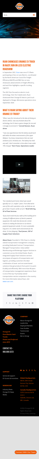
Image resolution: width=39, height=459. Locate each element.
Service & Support (9, 376)
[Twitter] (26, 370)
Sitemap (32, 413)
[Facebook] (29, 370)
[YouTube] (21, 370)
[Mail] (32, 370)
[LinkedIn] (23, 370)
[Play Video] (19, 164)
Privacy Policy (24, 413)
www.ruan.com (8, 281)
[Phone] (35, 370)
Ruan (18, 72)
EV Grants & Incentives (10, 378)
